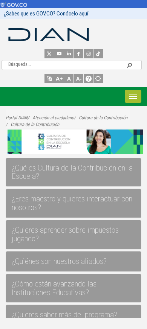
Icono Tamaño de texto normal (69, 78)
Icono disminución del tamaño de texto (78, 78)
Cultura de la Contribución (103, 117)
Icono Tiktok (98, 53)
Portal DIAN (17, 117)
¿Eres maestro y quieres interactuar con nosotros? (72, 203)
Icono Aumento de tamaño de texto (59, 78)
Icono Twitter (49, 53)
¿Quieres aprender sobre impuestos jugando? (65, 234)
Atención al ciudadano (53, 117)
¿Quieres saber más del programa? (64, 314)
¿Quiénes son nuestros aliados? (59, 261)
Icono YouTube (59, 53)
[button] (129, 65)
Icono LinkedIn (69, 53)
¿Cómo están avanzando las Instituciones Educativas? (54, 288)
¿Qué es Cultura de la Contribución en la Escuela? (72, 172)
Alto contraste (98, 78)
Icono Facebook (78, 53)
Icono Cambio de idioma (49, 78)
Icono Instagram (88, 53)
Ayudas (88, 78)
